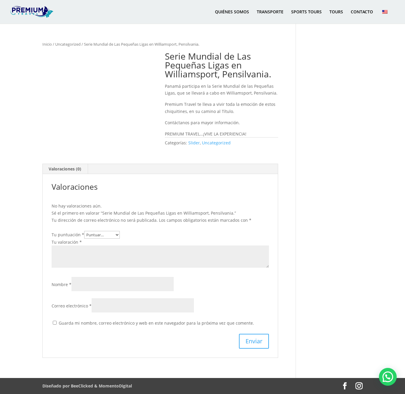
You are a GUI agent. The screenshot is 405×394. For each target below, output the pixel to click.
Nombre (61, 284)
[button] (388, 377)
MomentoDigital (115, 386)
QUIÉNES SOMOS (232, 12)
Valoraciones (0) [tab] (65, 169)
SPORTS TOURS (306, 12)
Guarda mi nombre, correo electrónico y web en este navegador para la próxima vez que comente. (156, 323)
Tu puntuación (68, 234)
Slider (194, 143)
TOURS (336, 12)
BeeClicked (82, 386)
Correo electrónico (72, 306)
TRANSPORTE (270, 12)
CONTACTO (362, 12)
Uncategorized (68, 44)
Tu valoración (67, 242)
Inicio (47, 44)
